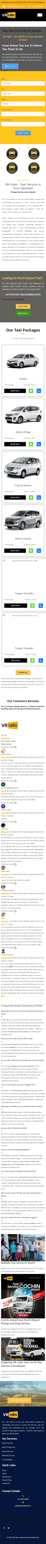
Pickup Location (6, 110)
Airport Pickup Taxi (8, 1447)
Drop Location (6, 120)
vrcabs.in (13, 1047)
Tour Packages (7, 1460)
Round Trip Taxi (7, 1443)
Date (2, 89)
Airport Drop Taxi (8, 1451)
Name (3, 79)
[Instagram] (12, 1528)
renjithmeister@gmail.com (23, 1506)
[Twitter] (8, 1528)
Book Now (23, 133)
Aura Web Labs (33, 1537)
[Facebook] (4, 1528)
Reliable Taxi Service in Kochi (18, 1263)
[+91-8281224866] (23, 1496)
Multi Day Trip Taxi (8, 1455)
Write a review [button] (6, 744)
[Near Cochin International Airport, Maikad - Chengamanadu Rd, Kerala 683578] (23, 1512)
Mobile (3, 99)
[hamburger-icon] (39, 15)
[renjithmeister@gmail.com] (23, 1502)
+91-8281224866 (23, 1499)
